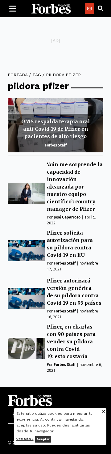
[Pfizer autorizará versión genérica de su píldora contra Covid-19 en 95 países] (26, 298)
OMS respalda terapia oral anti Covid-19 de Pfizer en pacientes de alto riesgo (55, 128)
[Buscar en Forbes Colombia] (100, 9)
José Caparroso (67, 217)
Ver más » (25, 439)
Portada (17, 74)
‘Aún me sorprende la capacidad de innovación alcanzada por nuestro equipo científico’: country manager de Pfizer (75, 186)
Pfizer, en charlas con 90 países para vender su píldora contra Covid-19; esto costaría (71, 341)
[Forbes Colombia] (51, 9)
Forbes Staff (56, 145)
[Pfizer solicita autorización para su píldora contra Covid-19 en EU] (26, 250)
